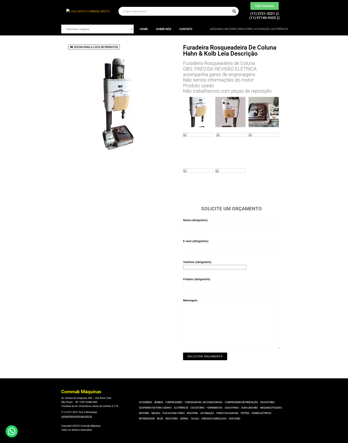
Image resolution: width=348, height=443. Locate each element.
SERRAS (184, 418)
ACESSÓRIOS (145, 402)
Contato (185, 29)
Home (144, 29)
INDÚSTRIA (192, 413)
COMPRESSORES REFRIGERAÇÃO (241, 402)
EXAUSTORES (197, 407)
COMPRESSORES (173, 402)
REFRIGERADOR (146, 418)
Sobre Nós (163, 29)
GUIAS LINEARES (249, 407)
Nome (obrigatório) (195, 220)
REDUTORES (172, 418)
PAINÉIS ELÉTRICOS (261, 413)
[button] (12, 431)
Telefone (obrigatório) (197, 262)
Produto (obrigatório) (196, 279)
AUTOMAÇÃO (207, 413)
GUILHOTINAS (232, 407)
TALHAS (195, 418)
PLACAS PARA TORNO (173, 413)
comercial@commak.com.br (76, 416)
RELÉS (160, 418)
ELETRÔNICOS (181, 407)
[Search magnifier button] (234, 11)
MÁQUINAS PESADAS (271, 407)
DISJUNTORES (267, 402)
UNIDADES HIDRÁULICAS (213, 418)
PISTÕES (245, 413)
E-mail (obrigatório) (195, 241)
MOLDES (155, 413)
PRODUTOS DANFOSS (227, 413)
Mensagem (190, 300)
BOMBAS (158, 402)
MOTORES (144, 413)
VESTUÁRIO (234, 418)
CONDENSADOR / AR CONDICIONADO (203, 402)
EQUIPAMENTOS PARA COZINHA (155, 407)
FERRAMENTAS (214, 407)
